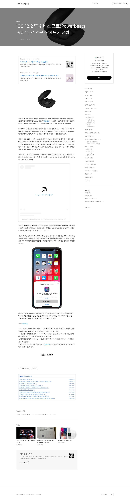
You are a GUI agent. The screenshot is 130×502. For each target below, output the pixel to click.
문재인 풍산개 (90, 105)
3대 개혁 (88, 111)
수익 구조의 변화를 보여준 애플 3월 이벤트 (30, 385)
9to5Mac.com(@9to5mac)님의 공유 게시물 (35, 219)
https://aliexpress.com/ (27, 73)
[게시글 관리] (28, 368)
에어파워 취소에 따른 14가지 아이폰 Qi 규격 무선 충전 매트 (34, 381)
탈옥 (89, 149)
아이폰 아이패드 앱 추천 (93, 139)
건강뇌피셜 (90, 117)
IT (87, 180)
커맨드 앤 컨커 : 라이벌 (93, 144)
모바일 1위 (87, 193)
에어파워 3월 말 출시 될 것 (26, 390)
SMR (89, 125)
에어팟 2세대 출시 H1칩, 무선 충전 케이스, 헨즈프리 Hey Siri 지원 (36, 398)
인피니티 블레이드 (92, 142)
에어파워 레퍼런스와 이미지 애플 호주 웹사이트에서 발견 (34, 392)
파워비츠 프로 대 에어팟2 (25, 379)
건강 (87, 114)
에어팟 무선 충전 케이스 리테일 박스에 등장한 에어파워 (33, 388)
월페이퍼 (89, 177)
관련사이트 (104, 494)
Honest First (91, 108)
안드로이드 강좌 (90, 164)
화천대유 (89, 92)
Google (89, 158)
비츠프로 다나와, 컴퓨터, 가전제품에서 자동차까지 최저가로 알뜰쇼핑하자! (41, 65)
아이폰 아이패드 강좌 (92, 133)
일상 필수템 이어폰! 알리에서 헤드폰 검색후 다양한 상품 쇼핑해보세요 (40, 79)
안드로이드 (89, 161)
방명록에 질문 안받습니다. (91, 198)
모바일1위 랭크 (88, 196)
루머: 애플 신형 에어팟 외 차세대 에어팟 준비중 (31, 394)
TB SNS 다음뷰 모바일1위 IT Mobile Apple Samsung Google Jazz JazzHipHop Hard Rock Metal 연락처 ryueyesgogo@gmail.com (44, 457)
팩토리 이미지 (90, 167)
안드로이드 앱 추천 (91, 171)
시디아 (90, 151)
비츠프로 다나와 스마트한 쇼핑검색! (34, 62)
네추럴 (89, 119)
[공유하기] (25, 368)
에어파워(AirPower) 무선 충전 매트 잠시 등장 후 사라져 (33, 396)
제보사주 (89, 95)
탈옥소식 (90, 155)
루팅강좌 (88, 174)
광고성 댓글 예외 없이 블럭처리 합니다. (94, 201)
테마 (89, 153)
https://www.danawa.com (28, 59)
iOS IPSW (89, 136)
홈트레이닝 (91, 123)
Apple (21, 376)
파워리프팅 (91, 121)
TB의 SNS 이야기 (22, 4)
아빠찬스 (89, 101)
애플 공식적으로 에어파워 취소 (27, 383)
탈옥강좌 (89, 146)
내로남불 (88, 98)
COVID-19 (91, 126)
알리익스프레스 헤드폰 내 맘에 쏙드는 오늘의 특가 (39, 76)
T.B (88, 88)
